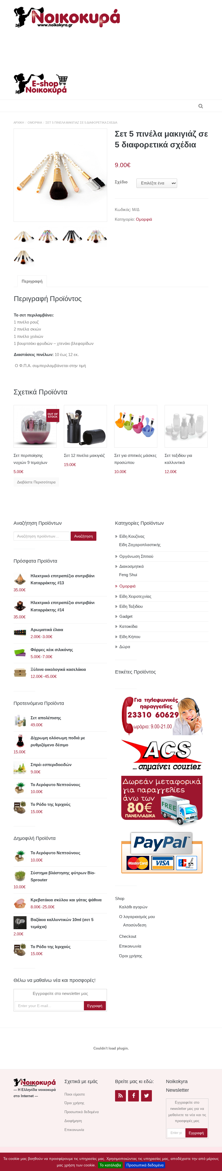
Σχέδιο (121, 182)
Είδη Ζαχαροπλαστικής (140, 544)
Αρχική (19, 122)
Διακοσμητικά (131, 566)
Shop (119, 898)
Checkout (127, 936)
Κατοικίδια (128, 626)
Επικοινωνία (130, 946)
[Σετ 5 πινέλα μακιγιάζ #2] (48, 236)
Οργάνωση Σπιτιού (136, 556)
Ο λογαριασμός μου (137, 916)
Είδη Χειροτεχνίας (135, 596)
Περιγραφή (32, 281)
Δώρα (124, 646)
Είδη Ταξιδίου (131, 606)
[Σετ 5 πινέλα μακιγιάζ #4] (96, 236)
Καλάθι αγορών (133, 907)
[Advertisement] (114, 49)
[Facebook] (133, 1095)
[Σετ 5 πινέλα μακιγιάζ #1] (60, 175)
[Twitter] (146, 1095)
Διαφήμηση (73, 1121)
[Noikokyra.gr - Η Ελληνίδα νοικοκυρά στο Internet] (68, 15)
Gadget (125, 616)
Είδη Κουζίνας (132, 536)
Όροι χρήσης (130, 956)
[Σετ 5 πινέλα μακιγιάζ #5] (24, 257)
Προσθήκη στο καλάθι (86, 432)
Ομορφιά (35, 122)
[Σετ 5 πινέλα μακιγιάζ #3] (72, 236)
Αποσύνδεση (134, 925)
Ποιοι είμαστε (74, 1094)
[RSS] (120, 1095)
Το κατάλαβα (110, 1165)
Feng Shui (128, 574)
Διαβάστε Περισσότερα (36, 482)
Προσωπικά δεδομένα (145, 1165)
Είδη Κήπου (129, 636)
